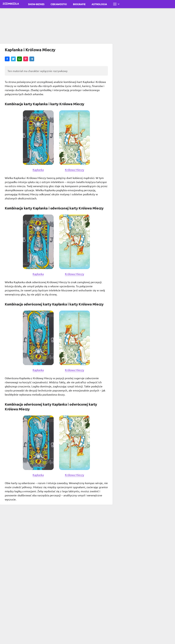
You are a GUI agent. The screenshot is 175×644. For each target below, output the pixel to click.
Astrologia (99, 4)
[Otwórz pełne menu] (116, 4)
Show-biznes (36, 4)
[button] (7, 59)
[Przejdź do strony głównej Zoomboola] (11, 4)
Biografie (79, 4)
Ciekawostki (59, 4)
